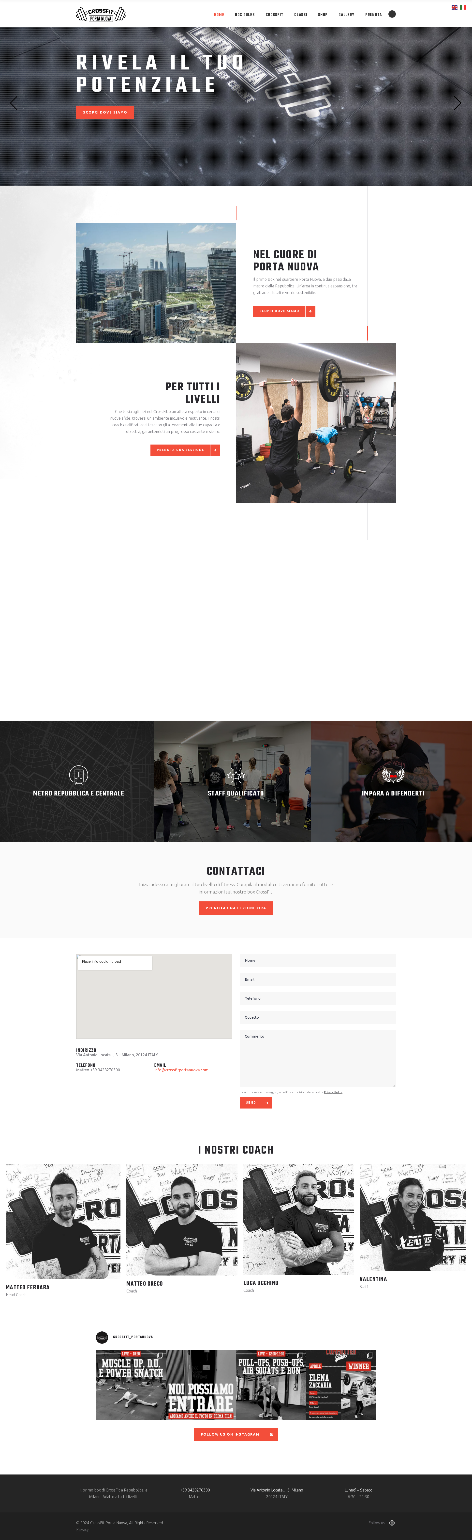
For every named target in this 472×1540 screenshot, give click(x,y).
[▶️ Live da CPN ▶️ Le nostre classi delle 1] (271, 1385)
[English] (455, 7)
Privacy (82, 1529)
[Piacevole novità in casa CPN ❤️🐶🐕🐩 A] (201, 1385)
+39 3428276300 (195, 1490)
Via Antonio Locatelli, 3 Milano (277, 1490)
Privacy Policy (333, 1092)
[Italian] (463, 7)
